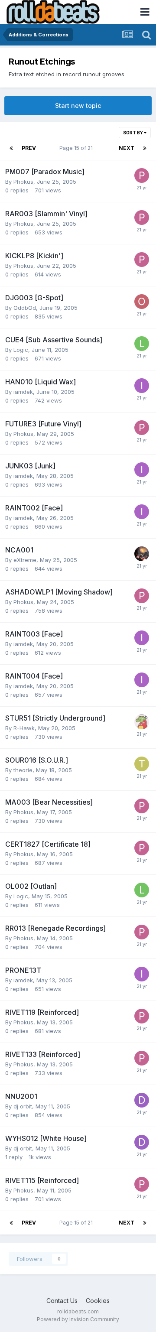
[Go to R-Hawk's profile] (141, 722)
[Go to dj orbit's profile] (141, 1100)
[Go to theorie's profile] (141, 764)
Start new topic (78, 105)
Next (126, 148)
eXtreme (24, 559)
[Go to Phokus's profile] (141, 175)
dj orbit (22, 1106)
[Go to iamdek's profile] (141, 385)
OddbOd (24, 307)
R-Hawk (24, 727)
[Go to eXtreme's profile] (141, 553)
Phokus (23, 181)
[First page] (11, 148)
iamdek (23, 391)
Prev (29, 148)
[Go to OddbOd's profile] (141, 301)
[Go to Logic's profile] (141, 343)
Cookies (98, 1300)
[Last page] (145, 148)
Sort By (133, 132)
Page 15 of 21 (77, 148)
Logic (20, 349)
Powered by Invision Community (78, 1319)
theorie (22, 770)
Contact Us (62, 1300)
